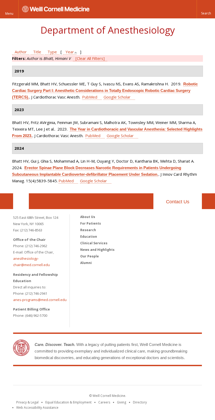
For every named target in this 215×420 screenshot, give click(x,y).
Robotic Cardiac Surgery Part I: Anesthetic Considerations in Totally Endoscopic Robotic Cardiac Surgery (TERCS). (105, 90)
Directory (140, 402)
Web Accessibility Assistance (37, 407)
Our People (89, 256)
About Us (87, 217)
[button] (206, 9)
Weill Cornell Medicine (107, 377)
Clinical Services (94, 243)
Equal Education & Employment (68, 402)
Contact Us (177, 201)
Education (88, 236)
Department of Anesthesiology (107, 30)
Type (52, 51)
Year (70, 51)
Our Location (21, 201)
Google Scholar (117, 97)
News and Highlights (97, 249)
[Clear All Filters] (90, 58)
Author (21, 51)
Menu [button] (9, 13)
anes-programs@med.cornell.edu (40, 299)
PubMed (89, 97)
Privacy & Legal (27, 402)
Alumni (86, 263)
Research (88, 230)
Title (37, 51)
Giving (121, 402)
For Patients (90, 223)
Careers (104, 402)
